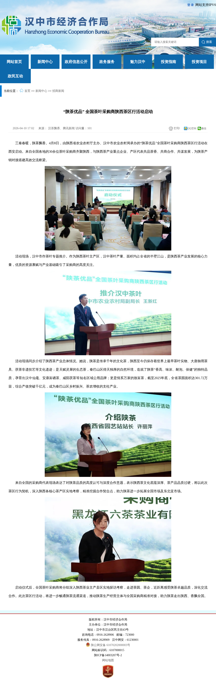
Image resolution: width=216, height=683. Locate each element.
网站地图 (108, 660)
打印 (176, 128)
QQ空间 (192, 128)
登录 (190, 5)
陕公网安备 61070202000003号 (110, 645)
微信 (203, 128)
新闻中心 (41, 91)
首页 (27, 91)
